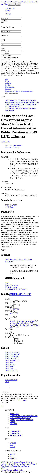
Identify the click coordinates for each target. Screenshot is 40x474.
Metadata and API (16, 435)
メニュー (12, 4)
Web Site (6, 142)
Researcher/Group (7, 27)
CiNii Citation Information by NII (13, 2)
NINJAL (22, 66)
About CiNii (14, 414)
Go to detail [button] (29, 2)
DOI (2, 44)
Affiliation (4, 36)
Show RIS (9, 362)
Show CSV (9, 368)
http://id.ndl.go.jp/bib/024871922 (21, 323)
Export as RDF (10, 358)
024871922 (14, 313)
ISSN (3, 40)
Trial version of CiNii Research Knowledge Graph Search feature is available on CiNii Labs (22, 101)
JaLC (5, 62)
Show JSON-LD (11, 370)
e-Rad (15, 71)
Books (7, 10)
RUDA (6, 66)
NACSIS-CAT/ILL (22, 68)
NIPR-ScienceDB (32, 73)
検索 (18, 4)
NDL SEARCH (11, 205)
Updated (13, 443)
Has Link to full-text (10, 58)
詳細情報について (20, 294)
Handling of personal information (21, 420)
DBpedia (35, 68)
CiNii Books (8, 68)
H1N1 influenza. (11, 287)
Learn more (23, 400)
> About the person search (23, 91)
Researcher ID (6, 31)
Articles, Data (10, 8)
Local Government (12, 285)
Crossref (20, 62)
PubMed (32, 71)
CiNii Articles (33, 66)
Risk (7, 283)
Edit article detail (11, 380)
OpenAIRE (7, 75)
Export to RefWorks (12, 352)
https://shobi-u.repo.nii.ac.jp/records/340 (24, 321)
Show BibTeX (10, 364)
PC (2, 406)
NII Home (13, 424)
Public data (18, 75)
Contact (12, 422)
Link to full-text (6, 55)
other (7, 382)
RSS (11, 445)
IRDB (12, 62)
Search (4, 21)
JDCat (14, 66)
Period (3, 49)
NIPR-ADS (18, 73)
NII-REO (13, 458)
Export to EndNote (12, 354)
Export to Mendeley (12, 356)
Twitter (12, 447)
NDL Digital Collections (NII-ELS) (25, 64)
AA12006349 (15, 309)
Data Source (5, 60)
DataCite (30, 62)
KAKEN (6, 71)
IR (2, 142)
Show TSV (9, 366)
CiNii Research (15, 431)
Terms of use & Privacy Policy (20, 418)
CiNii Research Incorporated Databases (23, 416)
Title (2, 23)
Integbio (23, 71)
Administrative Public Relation (16, 289)
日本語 (8, 14)
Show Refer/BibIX (12, 360)
